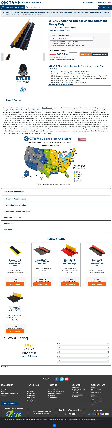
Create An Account (6, 389)
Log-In (3, 388)
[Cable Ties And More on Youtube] (67, 379)
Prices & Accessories (15, 192)
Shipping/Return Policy (16, 205)
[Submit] (27, 7)
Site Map (29, 399)
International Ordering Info (55, 393)
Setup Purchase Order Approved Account (9, 394)
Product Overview (14, 100)
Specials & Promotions (54, 389)
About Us (29, 388)
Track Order (20, 7)
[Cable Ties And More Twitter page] (62, 379)
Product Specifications (16, 199)
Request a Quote (100, 54)
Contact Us (30, 389)
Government (51, 395)
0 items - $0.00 (105, 7)
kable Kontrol (46, 108)
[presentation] (2, 57)
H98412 (12, 403)
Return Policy (30, 391)
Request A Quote (13, 217)
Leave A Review (31, 397)
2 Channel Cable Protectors (99, 12)
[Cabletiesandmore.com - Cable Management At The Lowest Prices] (3, 2)
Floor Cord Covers (12, 12)
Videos (9, 230)
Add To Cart (86, 54)
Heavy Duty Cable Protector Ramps (33, 12)
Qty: (67, 54)
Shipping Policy (31, 395)
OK (54, 425)
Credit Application (53, 397)
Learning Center (31, 401)
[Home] (3, 12)
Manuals (9, 224)
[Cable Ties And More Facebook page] (57, 379)
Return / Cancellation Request (56, 391)
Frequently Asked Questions (18, 211)
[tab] (56, 192)
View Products (15, 284)
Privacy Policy (31, 393)
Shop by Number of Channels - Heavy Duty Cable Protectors (67, 12)
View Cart (3, 391)
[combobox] (61, 7)
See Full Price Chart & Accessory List (61, 59)
